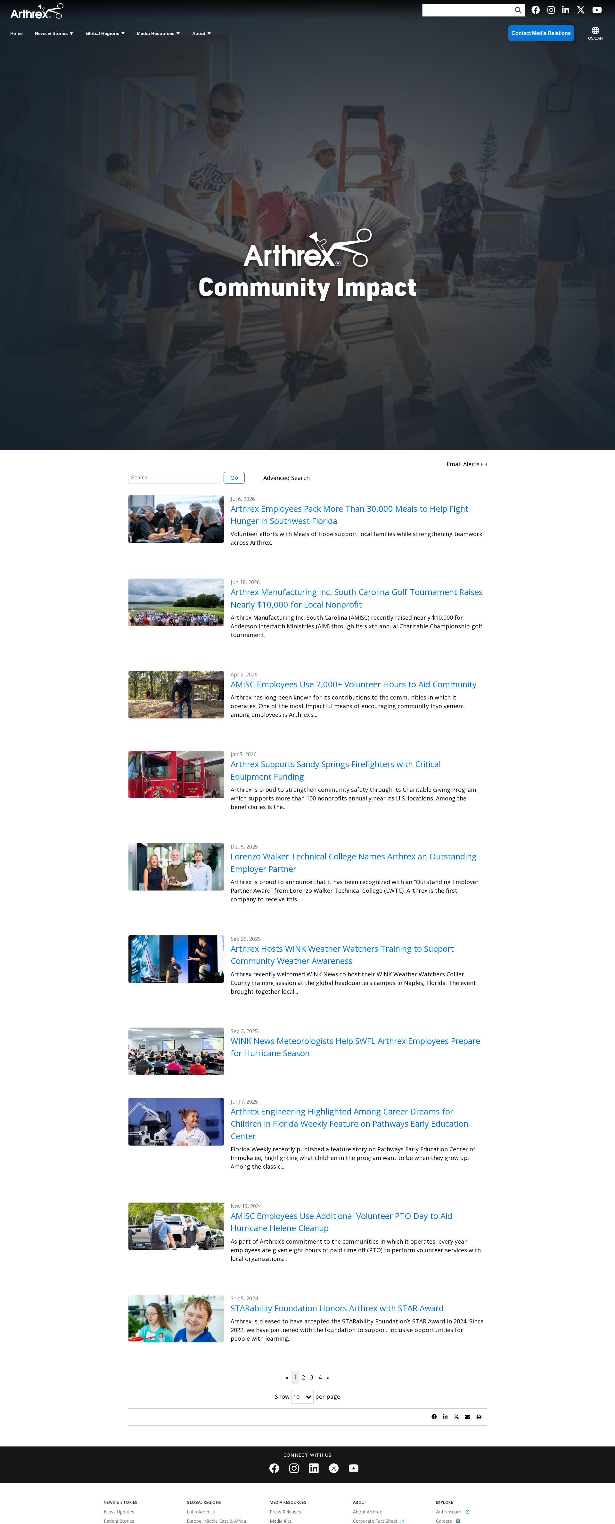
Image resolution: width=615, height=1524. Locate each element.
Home (16, 33)
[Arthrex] (38, 11)
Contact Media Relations (541, 33)
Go (234, 478)
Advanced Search (286, 478)
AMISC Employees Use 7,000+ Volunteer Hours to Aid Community (354, 684)
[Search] (518, 10)
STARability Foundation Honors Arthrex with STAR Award (337, 1308)
